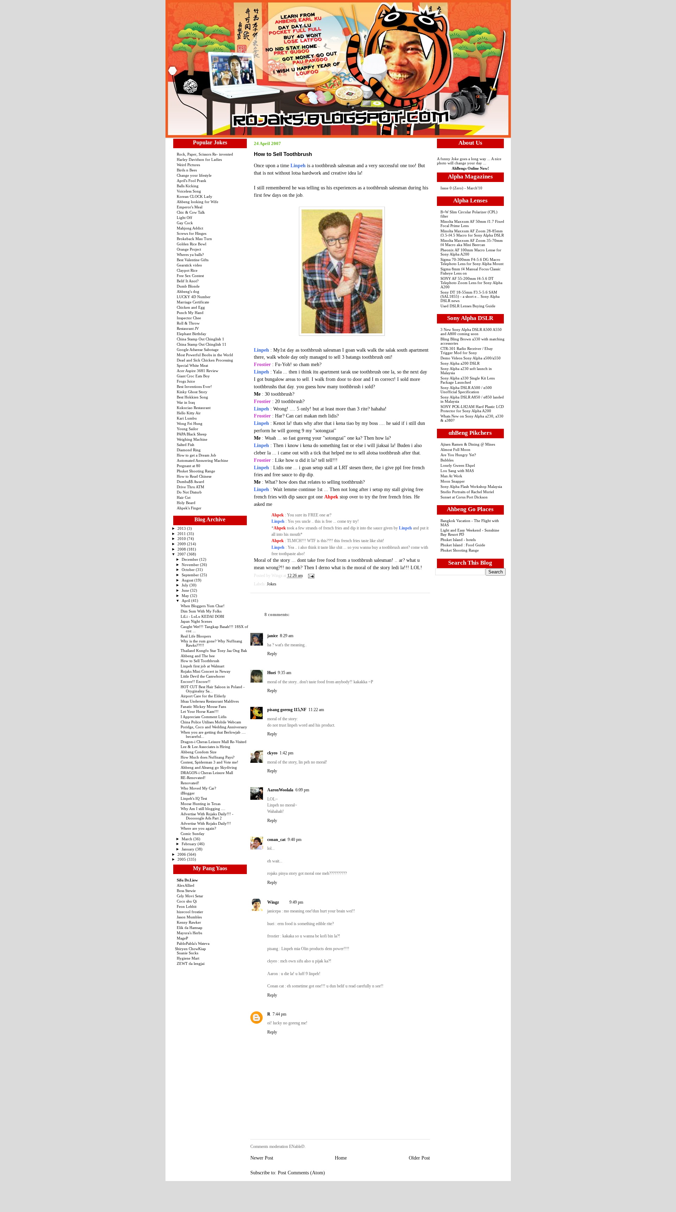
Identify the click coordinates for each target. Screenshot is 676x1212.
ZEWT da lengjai (191, 963)
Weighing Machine (192, 439)
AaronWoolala (280, 789)
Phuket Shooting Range (196, 471)
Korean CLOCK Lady (194, 196)
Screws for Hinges (191, 233)
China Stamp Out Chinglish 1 (200, 339)
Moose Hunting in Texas (200, 804)
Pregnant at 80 (188, 466)
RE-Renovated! (193, 777)
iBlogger (188, 793)
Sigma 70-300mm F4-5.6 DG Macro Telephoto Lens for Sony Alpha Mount (471, 261)
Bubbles (446, 460)
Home (341, 1158)
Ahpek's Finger (189, 508)
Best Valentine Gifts (192, 260)
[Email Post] (310, 575)
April (186, 600)
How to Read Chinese (194, 476)
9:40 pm (294, 839)
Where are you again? (198, 828)
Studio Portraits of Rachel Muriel (467, 492)
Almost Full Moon (455, 449)
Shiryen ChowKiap (190, 949)
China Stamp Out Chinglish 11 (201, 344)
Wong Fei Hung (189, 423)
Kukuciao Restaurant (194, 408)
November (191, 565)
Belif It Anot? (188, 281)
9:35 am (284, 672)
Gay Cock (185, 223)
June (186, 590)
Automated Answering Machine (202, 460)
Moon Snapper (452, 481)
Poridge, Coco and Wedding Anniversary (214, 727)
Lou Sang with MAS (457, 471)
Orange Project (189, 249)
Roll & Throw (188, 323)
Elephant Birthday (191, 334)
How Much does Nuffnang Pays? (207, 757)
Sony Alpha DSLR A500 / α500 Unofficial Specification (466, 389)
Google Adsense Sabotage (198, 349)
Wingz (273, 902)
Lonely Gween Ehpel (457, 465)
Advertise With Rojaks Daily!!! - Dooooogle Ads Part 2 (207, 816)
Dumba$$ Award (190, 481)
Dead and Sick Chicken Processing (205, 360)
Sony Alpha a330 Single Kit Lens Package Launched (467, 380)
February (190, 844)
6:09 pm (302, 789)
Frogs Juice (186, 381)
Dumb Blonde (188, 286)
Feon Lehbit (186, 906)
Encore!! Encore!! (196, 681)
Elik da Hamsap (189, 927)
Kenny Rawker (189, 922)
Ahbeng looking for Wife (197, 202)
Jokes (271, 584)
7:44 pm (279, 1014)
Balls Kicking (188, 186)
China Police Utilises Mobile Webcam (211, 722)
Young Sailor (187, 429)
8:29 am (286, 635)
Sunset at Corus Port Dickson (464, 497)
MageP (182, 938)
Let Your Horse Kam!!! (200, 711)
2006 (182, 854)
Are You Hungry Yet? (458, 455)
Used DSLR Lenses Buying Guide (467, 306)
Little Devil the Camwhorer (203, 676)
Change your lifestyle (194, 175)
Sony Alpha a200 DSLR (460, 363)
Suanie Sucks (187, 953)
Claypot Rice (187, 270)
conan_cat (276, 839)
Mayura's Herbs (189, 933)
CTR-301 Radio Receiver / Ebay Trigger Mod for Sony (466, 350)
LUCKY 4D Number (194, 297)
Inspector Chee (189, 318)
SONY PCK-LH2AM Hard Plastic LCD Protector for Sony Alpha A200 (472, 408)
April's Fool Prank (191, 180)
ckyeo (272, 753)
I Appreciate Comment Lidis (203, 717)
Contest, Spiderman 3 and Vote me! (209, 762)
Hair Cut (183, 497)
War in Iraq (186, 402)
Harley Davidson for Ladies (199, 159)
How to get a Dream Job (196, 455)
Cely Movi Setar (190, 896)
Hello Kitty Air (189, 413)
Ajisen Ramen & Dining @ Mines (467, 444)
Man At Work (451, 476)
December (190, 559)
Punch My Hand (190, 312)
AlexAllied (185, 885)
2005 (182, 859)
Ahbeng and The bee (198, 656)
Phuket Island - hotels (458, 540)
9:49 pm (296, 902)
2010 (182, 538)
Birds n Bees (187, 170)
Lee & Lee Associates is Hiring (205, 747)
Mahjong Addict (190, 228)
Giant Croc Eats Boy (193, 376)
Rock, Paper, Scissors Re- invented (205, 154)
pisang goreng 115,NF (286, 709)
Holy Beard (186, 503)
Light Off (184, 217)
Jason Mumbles (189, 917)
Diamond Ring (189, 450)
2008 (182, 549)
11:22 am (316, 709)
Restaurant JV (188, 328)
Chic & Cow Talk (191, 212)
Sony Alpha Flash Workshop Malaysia (471, 486)
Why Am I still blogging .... (203, 808)
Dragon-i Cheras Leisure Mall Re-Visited (213, 742)
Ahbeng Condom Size (199, 752)
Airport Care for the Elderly (203, 696)
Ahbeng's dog (188, 291)
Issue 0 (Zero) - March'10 (461, 188)
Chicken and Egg (191, 307)
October (189, 569)
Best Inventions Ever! (194, 386)
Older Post (419, 1158)
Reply (272, 653)
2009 (182, 544)
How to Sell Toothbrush (200, 661)
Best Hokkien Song (192, 397)
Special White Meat (192, 365)
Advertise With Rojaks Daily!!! (206, 823)
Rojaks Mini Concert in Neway (206, 671)
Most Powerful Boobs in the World (205, 355)
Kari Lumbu (187, 418)
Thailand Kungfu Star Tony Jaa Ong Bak (214, 650)
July (185, 585)
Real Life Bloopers (196, 636)
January (188, 849)
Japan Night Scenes (196, 621)
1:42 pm (286, 753)
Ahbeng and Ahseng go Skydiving (209, 767)
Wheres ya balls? (190, 254)
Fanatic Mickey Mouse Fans (203, 706)
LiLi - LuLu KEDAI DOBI (202, 616)
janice (272, 635)
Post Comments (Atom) (301, 1172)
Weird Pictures (188, 165)
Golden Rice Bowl (191, 244)
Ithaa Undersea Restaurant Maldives (210, 701)
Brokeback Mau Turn (194, 239)
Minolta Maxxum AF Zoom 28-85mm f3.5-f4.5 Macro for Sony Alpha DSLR (472, 233)
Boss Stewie (186, 890)
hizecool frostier (190, 912)
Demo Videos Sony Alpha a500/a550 (470, 358)
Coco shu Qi (187, 901)
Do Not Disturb (189, 492)
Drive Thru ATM (190, 487)
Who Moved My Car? (198, 788)
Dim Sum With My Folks (201, 611)
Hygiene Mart (188, 958)
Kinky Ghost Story (192, 392)
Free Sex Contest (190, 276)
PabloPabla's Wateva (193, 943)
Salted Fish (185, 444)
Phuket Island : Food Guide (462, 545)
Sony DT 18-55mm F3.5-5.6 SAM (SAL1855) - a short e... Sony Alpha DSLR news (470, 296)
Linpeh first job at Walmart (202, 666)
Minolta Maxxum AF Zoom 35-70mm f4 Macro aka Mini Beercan (471, 242)
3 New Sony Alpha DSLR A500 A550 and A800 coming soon (471, 331)
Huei (271, 672)
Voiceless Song (189, 191)
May (186, 596)
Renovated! (190, 783)
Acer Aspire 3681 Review (197, 371)
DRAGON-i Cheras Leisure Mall (207, 773)
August (188, 580)
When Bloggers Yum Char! (203, 606)
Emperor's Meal (189, 207)
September (191, 575)
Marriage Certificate (193, 302)
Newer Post (261, 1158)
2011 (182, 534)
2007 (182, 554)
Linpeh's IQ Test (194, 798)
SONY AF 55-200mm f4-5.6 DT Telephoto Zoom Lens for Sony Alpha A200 (471, 282)
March (187, 839)
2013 (182, 528)
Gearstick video (189, 265)
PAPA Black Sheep (192, 434)
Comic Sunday (193, 833)
